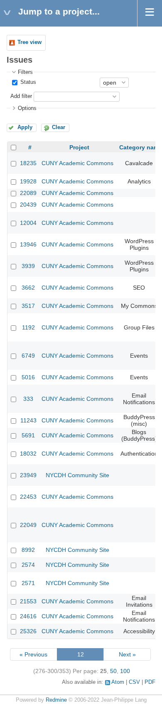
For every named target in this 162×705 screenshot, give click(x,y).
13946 (28, 244)
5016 (28, 377)
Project (79, 147)
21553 (28, 601)
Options (27, 108)
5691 (28, 435)
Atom (117, 682)
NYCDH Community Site (77, 475)
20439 (28, 204)
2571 (28, 583)
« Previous (33, 654)
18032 (28, 453)
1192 (28, 327)
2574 (28, 564)
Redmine (56, 700)
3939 (28, 266)
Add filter (21, 96)
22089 (28, 193)
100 (125, 671)
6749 (28, 355)
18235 (28, 163)
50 (113, 671)
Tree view (29, 42)
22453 (28, 496)
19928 (28, 181)
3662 (28, 287)
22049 (28, 525)
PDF (150, 682)
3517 (28, 305)
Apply (24, 127)
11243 (28, 420)
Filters (25, 72)
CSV (134, 682)
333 (28, 398)
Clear (58, 127)
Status (27, 82)
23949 (28, 475)
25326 (28, 631)
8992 (28, 549)
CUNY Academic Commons (77, 163)
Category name (140, 147)
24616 (28, 616)
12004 (28, 223)
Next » (127, 654)
